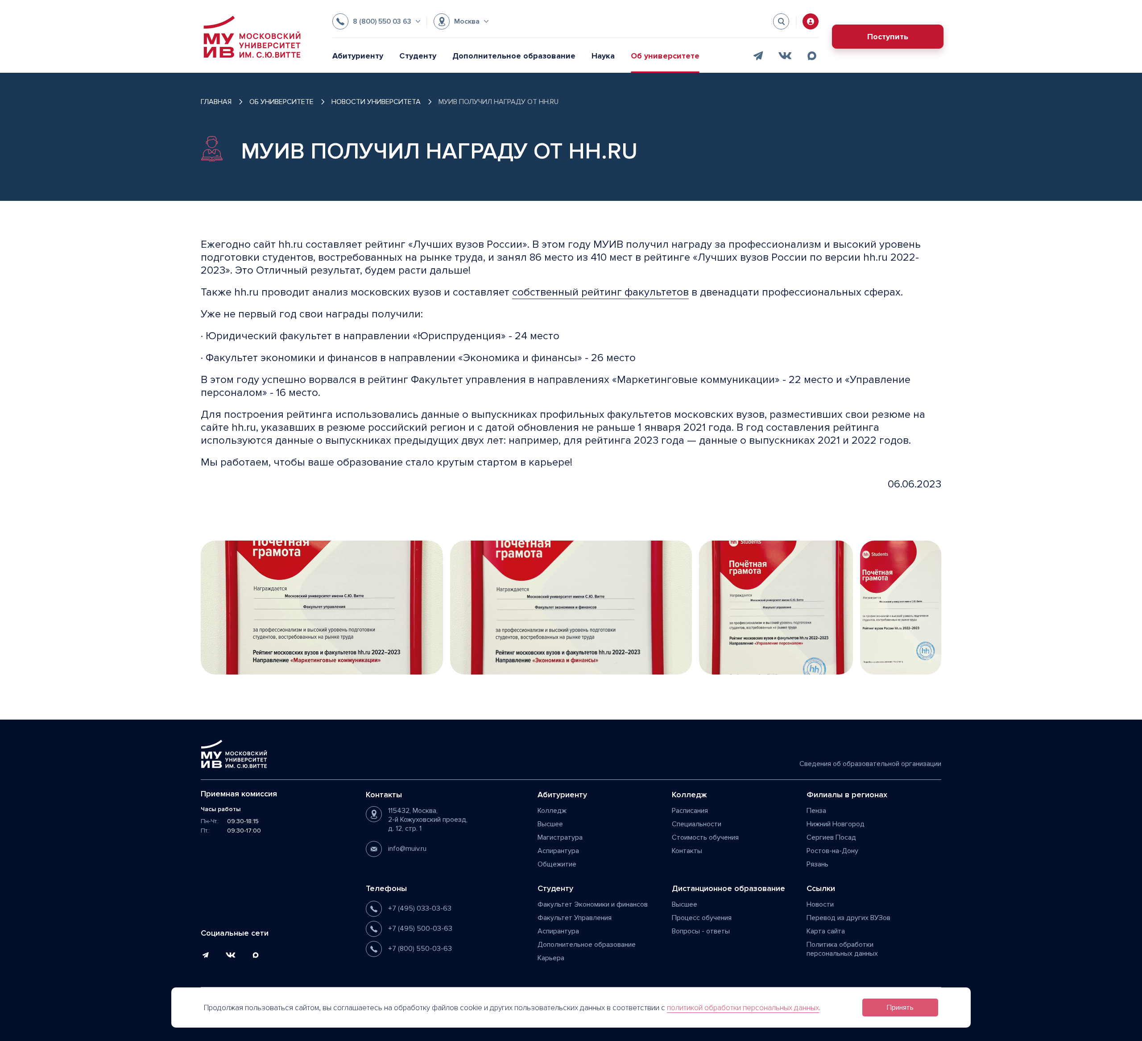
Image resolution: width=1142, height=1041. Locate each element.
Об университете (665, 56)
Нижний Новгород (836, 824)
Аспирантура (558, 850)
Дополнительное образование (513, 56)
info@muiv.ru (407, 848)
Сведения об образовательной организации (870, 763)
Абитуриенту (357, 56)
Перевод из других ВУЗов (848, 917)
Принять (900, 1007)
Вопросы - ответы (701, 931)
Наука (603, 56)
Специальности (696, 824)
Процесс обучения (702, 917)
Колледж (552, 810)
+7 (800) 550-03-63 (420, 948)
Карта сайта (826, 931)
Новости (820, 904)
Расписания (690, 810)
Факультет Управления (575, 917)
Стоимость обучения (705, 837)
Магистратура (560, 837)
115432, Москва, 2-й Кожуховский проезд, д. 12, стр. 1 (428, 819)
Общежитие (557, 864)
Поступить (887, 37)
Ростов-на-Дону (832, 850)
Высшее (550, 824)
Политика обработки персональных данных (842, 949)
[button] (376, 21)
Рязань (817, 864)
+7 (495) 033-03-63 (419, 908)
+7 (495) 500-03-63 (420, 928)
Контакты (687, 850)
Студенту (417, 56)
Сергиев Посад (831, 837)
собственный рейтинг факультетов (600, 292)
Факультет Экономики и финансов (593, 904)
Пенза (816, 810)
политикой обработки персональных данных (743, 1007)
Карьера (551, 958)
